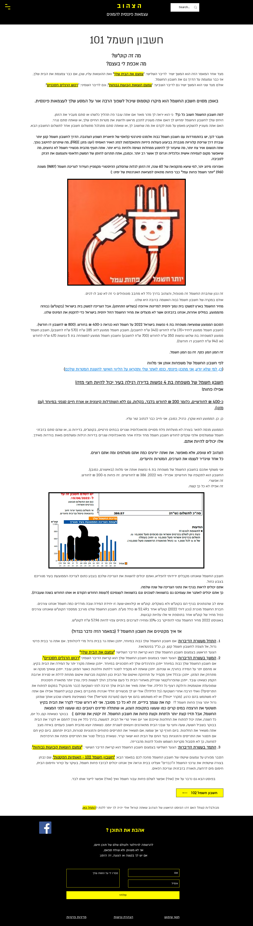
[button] (7, 6)
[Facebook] (45, 828)
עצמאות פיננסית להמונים (127, 14)
